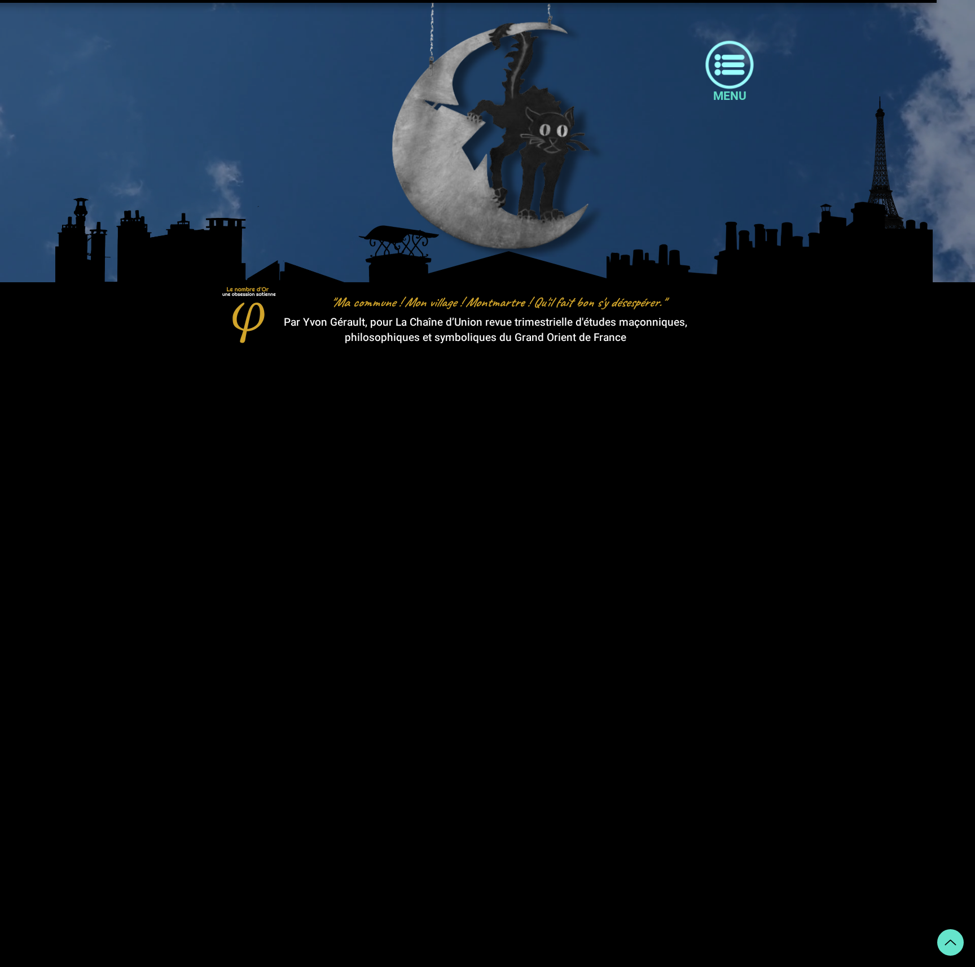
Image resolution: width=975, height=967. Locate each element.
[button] (729, 95)
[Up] (950, 942)
